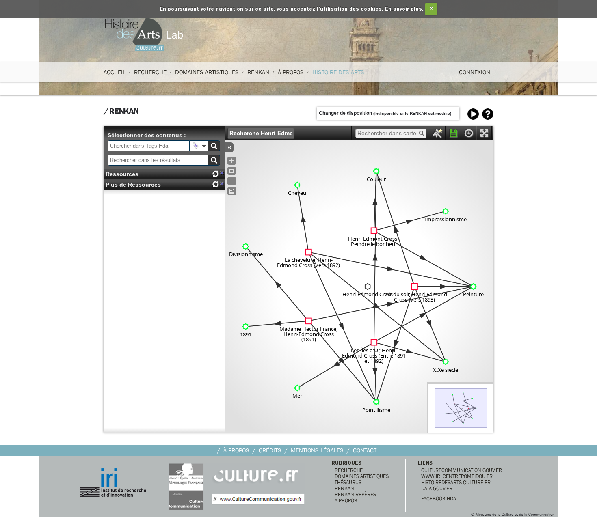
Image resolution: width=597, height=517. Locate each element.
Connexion (474, 72)
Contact (364, 450)
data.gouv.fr (436, 488)
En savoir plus (403, 9)
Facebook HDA (438, 498)
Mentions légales (317, 450)
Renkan (258, 72)
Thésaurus (348, 482)
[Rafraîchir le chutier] (215, 173)
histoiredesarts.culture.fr (456, 482)
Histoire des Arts (338, 72)
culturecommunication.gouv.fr (461, 470)
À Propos (291, 72)
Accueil (114, 72)
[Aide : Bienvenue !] (487, 114)
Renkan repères (355, 494)
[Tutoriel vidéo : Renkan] (473, 114)
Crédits (270, 450)
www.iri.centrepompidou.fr (457, 476)
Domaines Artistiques (207, 72)
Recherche (150, 72)
